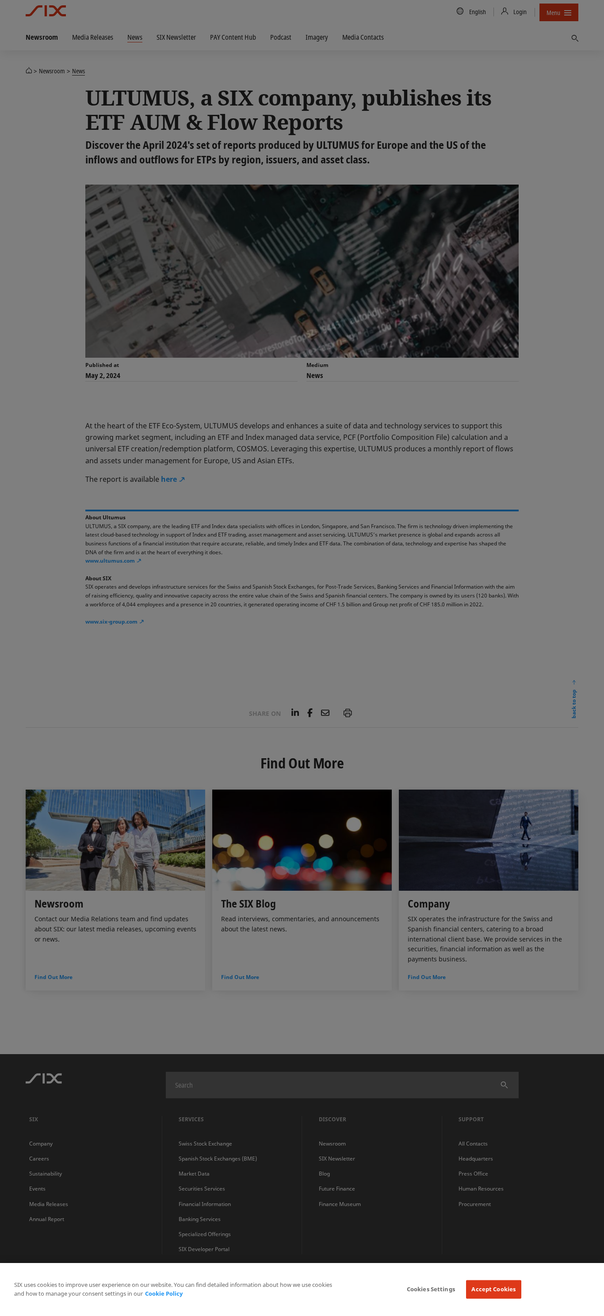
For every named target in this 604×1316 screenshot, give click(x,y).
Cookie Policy (164, 1293)
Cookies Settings (431, 1289)
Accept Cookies (493, 1289)
